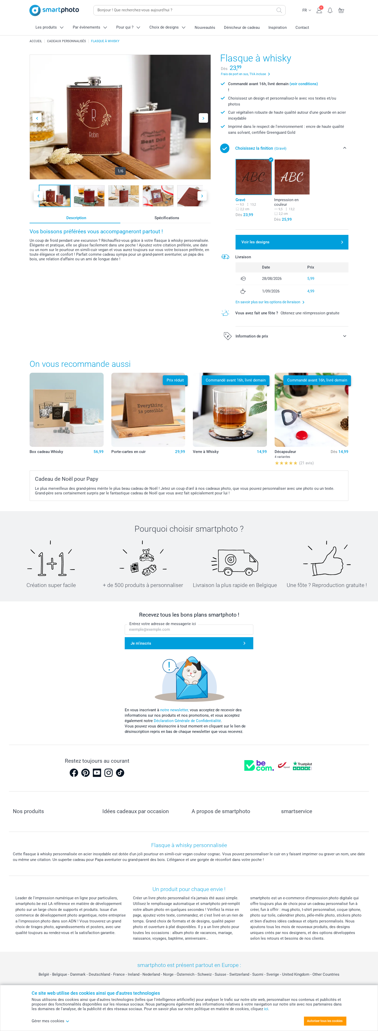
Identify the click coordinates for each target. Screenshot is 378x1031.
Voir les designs (255, 242)
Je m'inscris (141, 643)
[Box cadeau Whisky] (67, 410)
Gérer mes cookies (48, 1021)
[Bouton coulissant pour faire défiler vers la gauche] (37, 118)
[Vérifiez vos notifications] (330, 9)
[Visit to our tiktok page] (120, 772)
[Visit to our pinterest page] (85, 772)
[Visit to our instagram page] (108, 772)
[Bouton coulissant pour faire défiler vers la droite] (203, 118)
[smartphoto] (54, 10)
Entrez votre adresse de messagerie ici (162, 623)
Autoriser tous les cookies (325, 1021)
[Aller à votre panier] (341, 9)
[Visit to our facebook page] (73, 772)
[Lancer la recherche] (279, 10)
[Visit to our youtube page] (97, 772)
